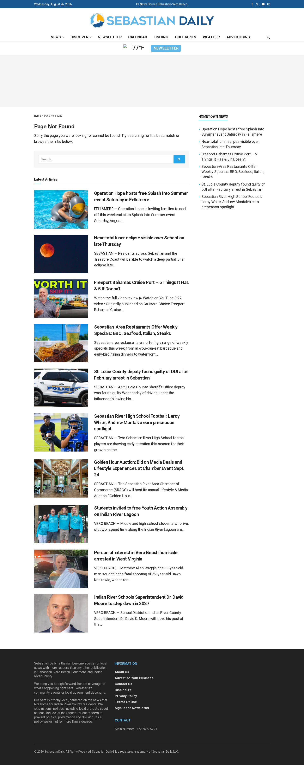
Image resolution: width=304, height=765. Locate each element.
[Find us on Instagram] (268, 4)
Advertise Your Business (134, 678)
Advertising (238, 37)
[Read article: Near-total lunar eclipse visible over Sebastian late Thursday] (61, 254)
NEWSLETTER (166, 48)
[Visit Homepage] (152, 20)
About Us (122, 672)
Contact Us (123, 684)
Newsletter (110, 37)
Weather (211, 37)
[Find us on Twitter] (257, 4)
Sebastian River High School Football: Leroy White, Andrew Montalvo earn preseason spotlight (137, 423)
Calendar (137, 37)
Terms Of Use (126, 702)
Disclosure (123, 690)
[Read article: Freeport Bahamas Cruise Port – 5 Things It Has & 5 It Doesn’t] (61, 298)
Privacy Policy (126, 696)
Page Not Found (53, 115)
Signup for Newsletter (132, 708)
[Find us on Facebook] (252, 4)
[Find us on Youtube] (263, 4)
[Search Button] (268, 37)
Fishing (161, 37)
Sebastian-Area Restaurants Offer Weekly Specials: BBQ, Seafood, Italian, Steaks (232, 171)
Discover (79, 37)
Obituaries (185, 37)
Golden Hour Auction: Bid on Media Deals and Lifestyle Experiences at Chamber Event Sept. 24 (139, 469)
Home (37, 115)
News (56, 37)
